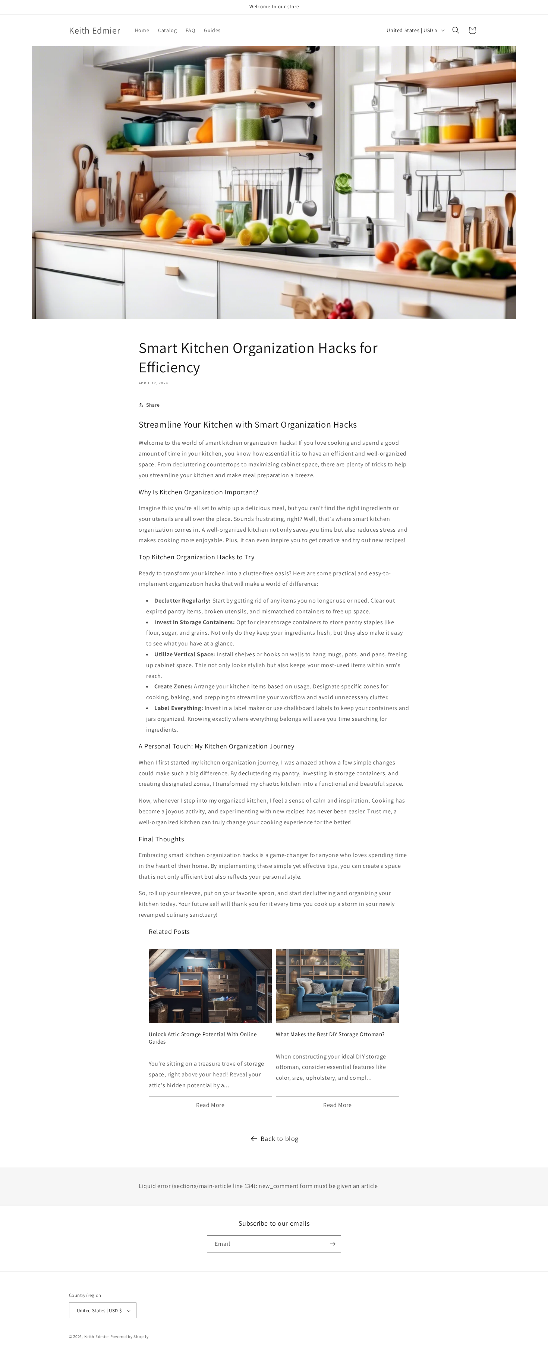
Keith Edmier (96, 1336)
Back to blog (280, 1138)
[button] (456, 30)
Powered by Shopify (129, 1336)
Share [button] (153, 404)
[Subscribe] (332, 1244)
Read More (210, 1105)
